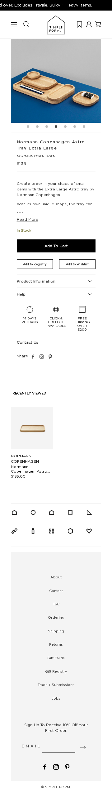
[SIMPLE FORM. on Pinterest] (67, 766)
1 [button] (28, 127)
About (56, 577)
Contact (56, 591)
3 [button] (47, 127)
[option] (56, 78)
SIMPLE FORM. (58, 787)
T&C (56, 604)
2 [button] (37, 127)
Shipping (56, 631)
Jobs (56, 698)
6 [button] (75, 127)
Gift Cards (56, 658)
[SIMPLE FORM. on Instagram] (41, 357)
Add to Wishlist (77, 264)
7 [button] (84, 127)
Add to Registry (34, 264)
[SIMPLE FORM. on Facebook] (45, 766)
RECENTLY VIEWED (29, 393)
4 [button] (56, 127)
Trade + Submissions (56, 685)
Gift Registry (56, 671)
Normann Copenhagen (36, 156)
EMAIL (31, 746)
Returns (56, 644)
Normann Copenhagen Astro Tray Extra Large (29, 471)
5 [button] (65, 127)
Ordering (56, 617)
